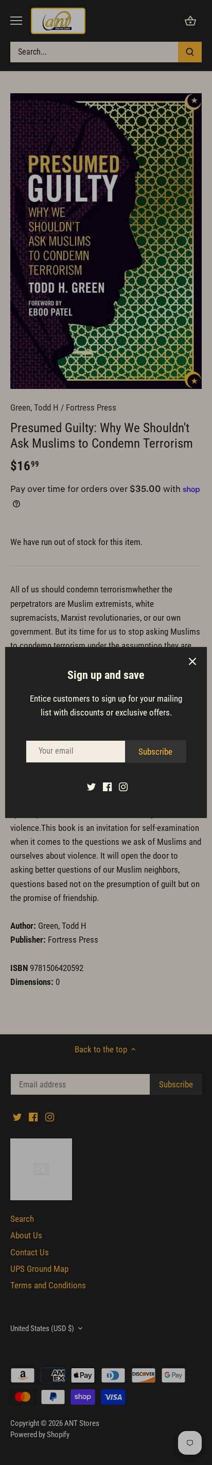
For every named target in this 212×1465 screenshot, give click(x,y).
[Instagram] (123, 786)
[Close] (192, 661)
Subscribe (155, 751)
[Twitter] (91, 786)
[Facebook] (107, 786)
